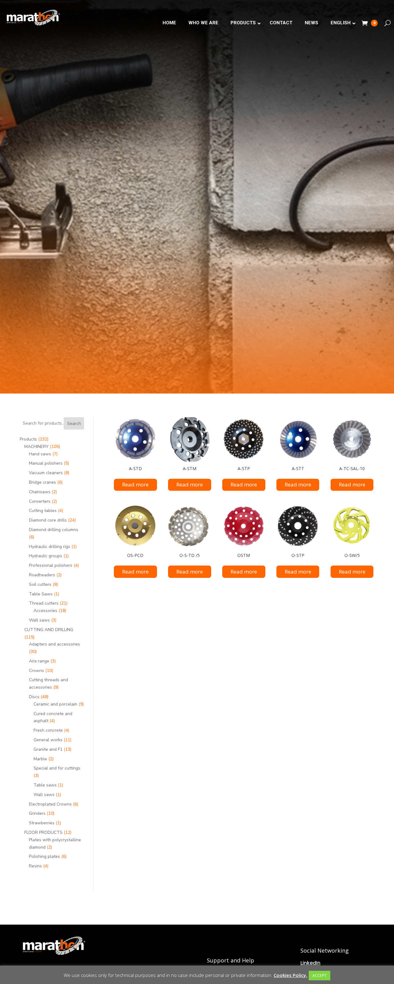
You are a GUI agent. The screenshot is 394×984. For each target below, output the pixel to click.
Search (74, 423)
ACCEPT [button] (319, 975)
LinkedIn (310, 962)
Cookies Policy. (290, 975)
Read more (135, 484)
